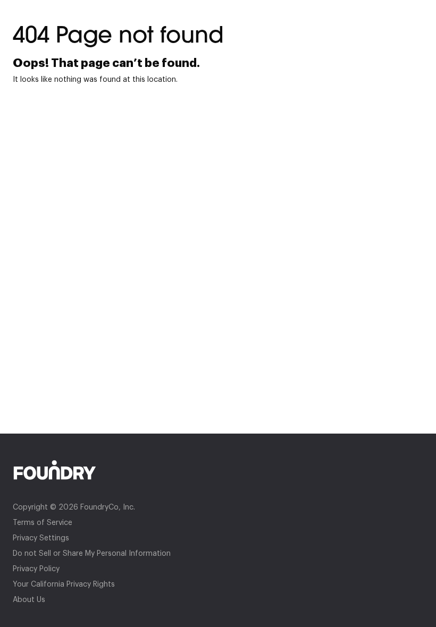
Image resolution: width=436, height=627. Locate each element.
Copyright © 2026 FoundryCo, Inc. (74, 507)
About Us (29, 600)
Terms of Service (42, 523)
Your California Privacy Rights (64, 584)
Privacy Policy (36, 569)
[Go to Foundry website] (218, 470)
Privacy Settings (41, 538)
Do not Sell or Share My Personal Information (92, 553)
